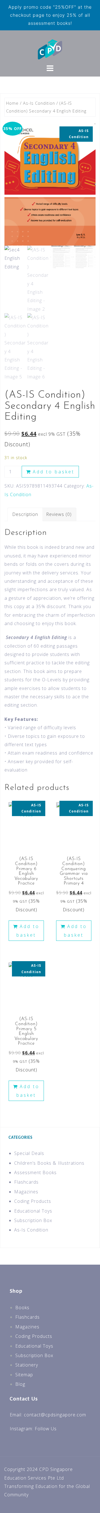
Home (12, 103)
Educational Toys (33, 1211)
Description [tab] (25, 514)
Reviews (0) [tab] (59, 514)
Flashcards (26, 1182)
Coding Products (32, 1201)
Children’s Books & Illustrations (49, 1163)
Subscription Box (33, 1220)
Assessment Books (35, 1172)
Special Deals (29, 1153)
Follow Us (46, 1429)
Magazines (26, 1192)
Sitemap (24, 1375)
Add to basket (53, 472)
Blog (20, 1384)
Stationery (26, 1365)
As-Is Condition (39, 103)
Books (22, 1307)
